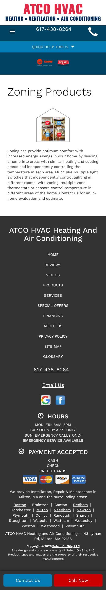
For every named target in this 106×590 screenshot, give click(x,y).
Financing (53, 316)
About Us (53, 326)
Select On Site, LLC (66, 546)
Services (53, 295)
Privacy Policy (53, 336)
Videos (53, 275)
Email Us (53, 385)
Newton (84, 510)
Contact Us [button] (28, 580)
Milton (42, 510)
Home (53, 254)
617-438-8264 (51, 369)
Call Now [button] (78, 580)
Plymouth (21, 515)
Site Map (53, 346)
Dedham (80, 505)
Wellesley (83, 520)
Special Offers (53, 305)
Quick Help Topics (51, 47)
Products (53, 285)
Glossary (53, 356)
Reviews (53, 265)
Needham (62, 510)
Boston (20, 505)
